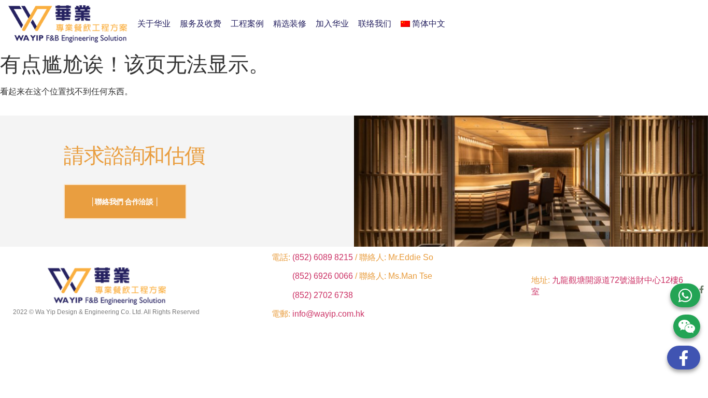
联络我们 (374, 24)
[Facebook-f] (701, 289)
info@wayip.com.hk (328, 313)
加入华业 (332, 24)
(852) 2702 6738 (322, 295)
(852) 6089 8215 (322, 257)
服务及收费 (200, 24)
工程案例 (247, 24)
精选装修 (289, 24)
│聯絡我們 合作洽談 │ (125, 201)
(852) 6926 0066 (323, 276)
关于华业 (154, 24)
